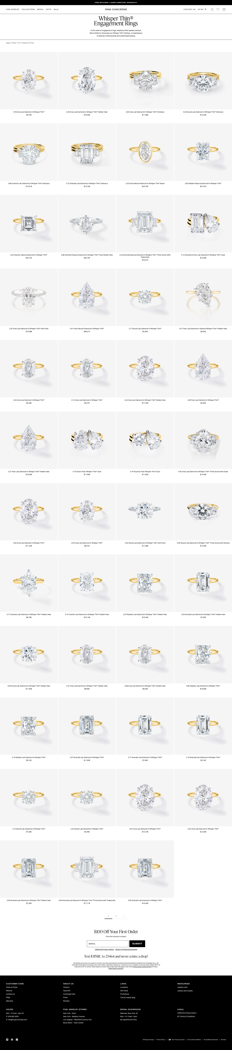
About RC (66, 991)
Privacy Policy (160, 1039)
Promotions (124, 994)
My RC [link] (201, 9)
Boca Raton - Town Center (73, 1023)
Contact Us (10, 994)
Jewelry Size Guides (185, 991)
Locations (124, 987)
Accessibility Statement (211, 1039)
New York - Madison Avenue (74, 1016)
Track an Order (11, 987)
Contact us (189, 9)
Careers (66, 987)
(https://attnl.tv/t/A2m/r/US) (142, 967)
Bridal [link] (40, 9)
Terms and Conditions (194, 1039)
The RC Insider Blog (127, 997)
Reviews (66, 1001)
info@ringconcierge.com (17, 1019)
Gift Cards (124, 991)
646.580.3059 (13, 1016)
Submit (137, 943)
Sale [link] (56, 9)
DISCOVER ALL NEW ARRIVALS (116, 2)
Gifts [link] (48, 9)
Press (65, 997)
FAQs (8, 997)
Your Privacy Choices (178, 1039)
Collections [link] (28, 9)
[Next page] (123, 916)
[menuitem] (30, 987)
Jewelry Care (182, 987)
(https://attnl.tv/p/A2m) (115, 968)
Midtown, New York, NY (129, 1013)
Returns (9, 991)
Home (8, 43)
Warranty (9, 1001)
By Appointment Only (128, 1019)
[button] (212, 9)
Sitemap (223, 1039)
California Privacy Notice (104, 949)
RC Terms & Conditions (186, 1016)
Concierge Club (69, 994)
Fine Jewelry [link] (12, 9)
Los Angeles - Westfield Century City (77, 1019)
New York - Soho (69, 1013)
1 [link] (108, 916)
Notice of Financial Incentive (126, 949)
